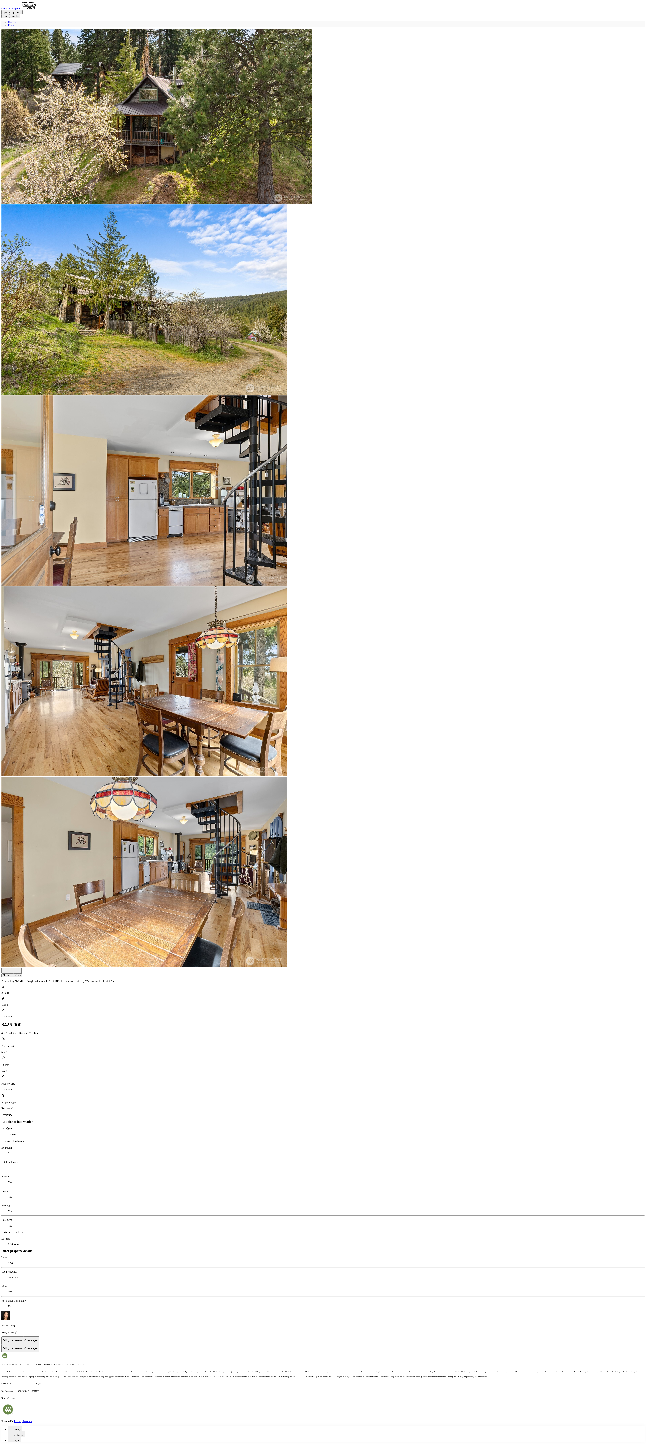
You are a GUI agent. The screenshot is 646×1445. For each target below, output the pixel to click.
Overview (13, 22)
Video (18, 975)
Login (5, 16)
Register (15, 16)
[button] (323, 116)
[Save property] (11, 970)
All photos (7, 975)
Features (12, 25)
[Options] (4, 970)
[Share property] (18, 970)
